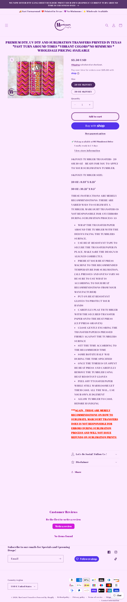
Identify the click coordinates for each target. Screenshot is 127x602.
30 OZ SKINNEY (83, 91)
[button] (6, 25)
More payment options (95, 133)
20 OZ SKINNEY (83, 84)
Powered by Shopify (45, 597)
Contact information (110, 600)
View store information (87, 150)
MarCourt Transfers (27, 597)
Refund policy (63, 597)
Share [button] (78, 472)
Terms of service (95, 597)
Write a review (63, 526)
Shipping (75, 64)
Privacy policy (79, 597)
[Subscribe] (60, 558)
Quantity (75, 98)
